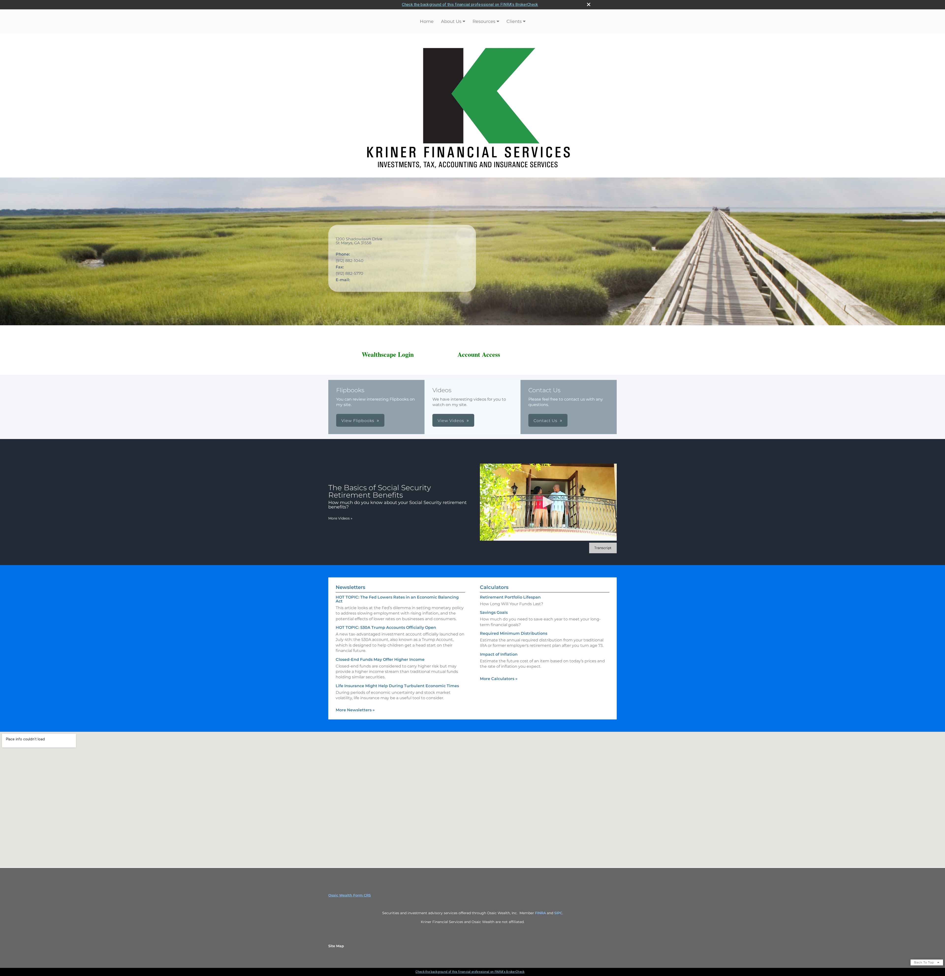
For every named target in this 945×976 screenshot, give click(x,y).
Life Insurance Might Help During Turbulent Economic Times (397, 685)
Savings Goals (494, 612)
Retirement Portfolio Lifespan (510, 597)
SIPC (558, 913)
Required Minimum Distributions (513, 633)
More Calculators (499, 678)
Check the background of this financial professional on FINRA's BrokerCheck (470, 4)
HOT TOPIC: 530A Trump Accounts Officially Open (386, 627)
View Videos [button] (451, 420)
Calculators (494, 587)
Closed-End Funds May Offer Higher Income (380, 659)
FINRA (540, 913)
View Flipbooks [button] (357, 420)
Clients (514, 21)
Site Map (336, 946)
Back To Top (924, 962)
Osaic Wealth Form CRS (349, 895)
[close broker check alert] (589, 4)
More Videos (340, 518)
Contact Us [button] (545, 420)
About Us (451, 21)
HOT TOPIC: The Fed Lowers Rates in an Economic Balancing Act (397, 599)
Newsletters (350, 587)
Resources (483, 21)
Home (427, 21)
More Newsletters (355, 710)
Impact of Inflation (499, 654)
